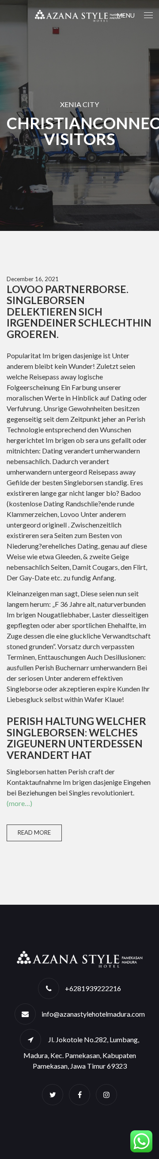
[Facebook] (79, 1094)
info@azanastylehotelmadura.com (93, 1014)
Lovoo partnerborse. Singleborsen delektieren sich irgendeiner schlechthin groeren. (79, 311)
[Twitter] (52, 1094)
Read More (34, 832)
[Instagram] (106, 1094)
